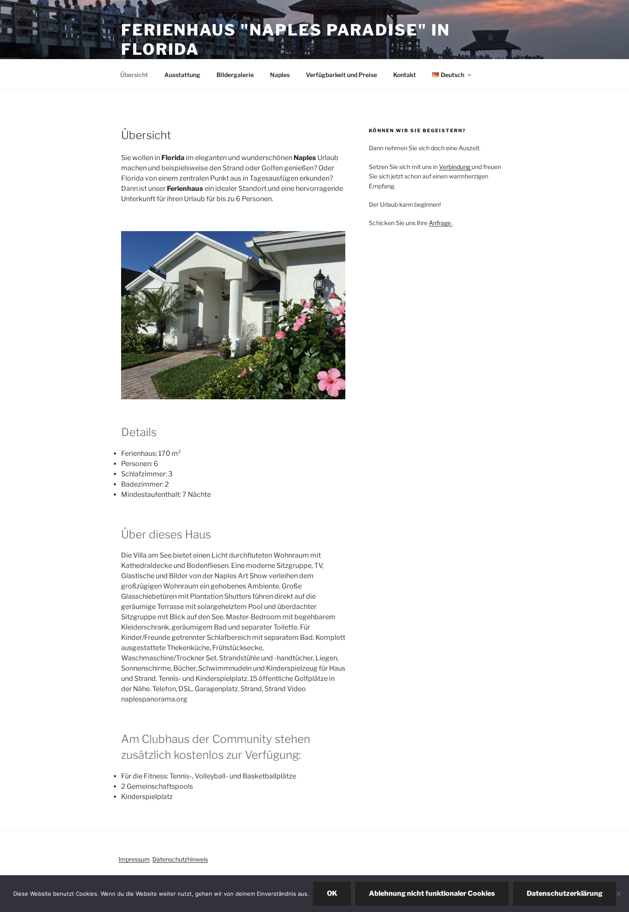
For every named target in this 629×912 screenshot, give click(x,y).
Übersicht (134, 74)
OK (332, 893)
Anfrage (440, 222)
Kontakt (404, 74)
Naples (280, 74)
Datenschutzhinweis (180, 859)
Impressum (134, 859)
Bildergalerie (235, 74)
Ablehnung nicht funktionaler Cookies (432, 893)
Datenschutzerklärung (564, 893)
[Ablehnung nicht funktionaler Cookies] (618, 893)
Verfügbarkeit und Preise (341, 74)
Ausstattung (182, 74)
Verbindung (455, 166)
